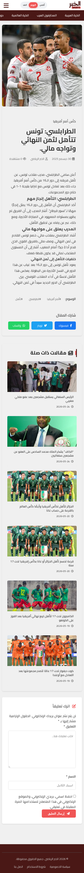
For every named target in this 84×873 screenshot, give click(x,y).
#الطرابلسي (35, 299)
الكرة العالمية (20, 15)
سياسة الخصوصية (60, 866)
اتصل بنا (18, 866)
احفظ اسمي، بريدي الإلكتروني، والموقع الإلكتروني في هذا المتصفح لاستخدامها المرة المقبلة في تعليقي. (45, 801)
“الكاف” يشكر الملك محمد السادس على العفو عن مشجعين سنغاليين (44, 453)
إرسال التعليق (56, 813)
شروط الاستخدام (36, 866)
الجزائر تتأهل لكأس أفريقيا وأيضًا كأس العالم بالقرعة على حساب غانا (47, 508)
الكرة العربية (72, 15)
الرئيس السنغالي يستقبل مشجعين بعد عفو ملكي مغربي (44, 399)
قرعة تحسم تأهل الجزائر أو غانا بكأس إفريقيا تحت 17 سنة (42, 563)
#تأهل (19, 299)
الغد (25, 5)
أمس (42, 5)
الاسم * (71, 776)
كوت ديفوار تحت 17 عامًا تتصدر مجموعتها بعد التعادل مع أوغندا (46, 673)
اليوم (33, 5)
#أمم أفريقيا (54, 299)
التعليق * (70, 726)
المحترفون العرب (47, 15)
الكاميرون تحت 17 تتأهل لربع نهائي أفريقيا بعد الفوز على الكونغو (42, 618)
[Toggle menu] (7, 5)
